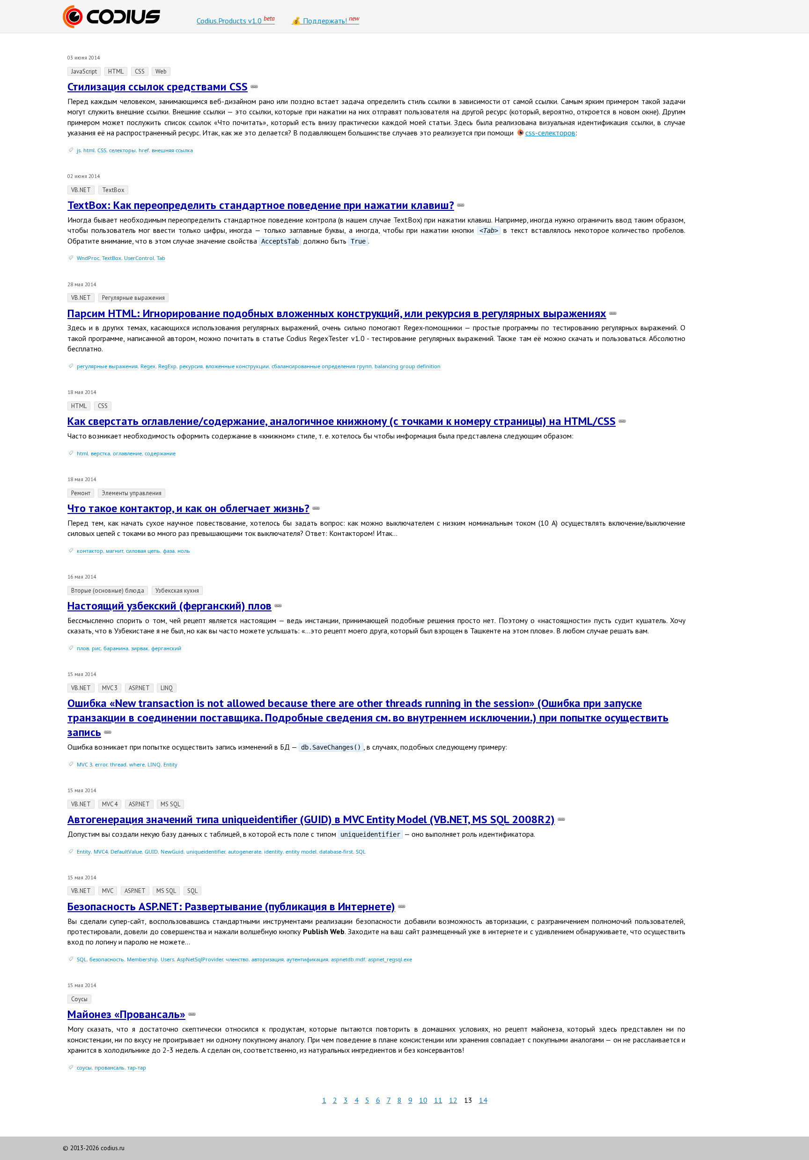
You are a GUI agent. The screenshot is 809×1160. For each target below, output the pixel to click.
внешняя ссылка (172, 150)
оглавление (127, 453)
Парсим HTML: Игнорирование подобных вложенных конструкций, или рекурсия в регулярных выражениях (336, 313)
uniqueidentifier (205, 851)
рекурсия (191, 366)
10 (423, 1100)
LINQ (154, 764)
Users (167, 959)
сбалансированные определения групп (322, 366)
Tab (161, 257)
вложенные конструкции (237, 366)
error (101, 764)
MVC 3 (84, 764)
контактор (90, 550)
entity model (301, 851)
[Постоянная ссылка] (254, 86)
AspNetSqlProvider (200, 959)
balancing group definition (408, 366)
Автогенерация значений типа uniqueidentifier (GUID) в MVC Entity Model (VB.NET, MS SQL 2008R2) (311, 819)
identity (273, 851)
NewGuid (172, 851)
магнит (114, 550)
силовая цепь (143, 550)
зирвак (139, 648)
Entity (170, 764)
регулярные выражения (107, 366)
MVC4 (101, 851)
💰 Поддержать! (325, 19)
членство (237, 959)
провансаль (110, 1067)
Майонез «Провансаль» (126, 1014)
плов (83, 648)
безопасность (106, 959)
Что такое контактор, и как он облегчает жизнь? (188, 508)
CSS (101, 150)
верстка (100, 453)
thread (118, 764)
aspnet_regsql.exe (390, 959)
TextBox (111, 257)
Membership (142, 959)
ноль (183, 550)
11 (438, 1100)
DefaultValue (126, 851)
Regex (147, 366)
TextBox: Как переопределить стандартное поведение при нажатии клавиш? (260, 205)
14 (483, 1100)
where (137, 764)
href (144, 150)
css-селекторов (550, 132)
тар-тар (136, 1067)
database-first (336, 851)
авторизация (267, 959)
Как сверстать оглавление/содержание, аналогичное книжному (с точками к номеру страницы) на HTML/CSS (341, 421)
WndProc (88, 257)
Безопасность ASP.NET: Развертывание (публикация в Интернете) (231, 906)
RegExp (167, 366)
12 (453, 1100)
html (89, 150)
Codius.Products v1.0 (236, 19)
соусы (84, 1067)
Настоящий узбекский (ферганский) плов (169, 605)
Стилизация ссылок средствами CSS (157, 86)
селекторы (122, 150)
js (79, 150)
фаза (169, 550)
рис (96, 648)
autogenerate (244, 851)
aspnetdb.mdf (348, 959)
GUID (151, 851)
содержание (160, 453)
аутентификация (307, 959)
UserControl (139, 257)
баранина (115, 648)
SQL (361, 851)
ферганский (166, 648)
